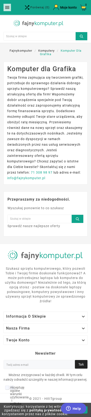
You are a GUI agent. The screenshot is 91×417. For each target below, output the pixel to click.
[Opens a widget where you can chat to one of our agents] (73, 409)
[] (81, 35)
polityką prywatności (47, 410)
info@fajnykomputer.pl (26, 178)
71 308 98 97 (41, 172)
